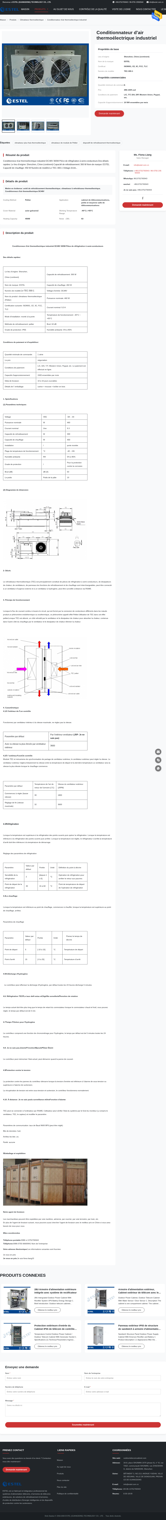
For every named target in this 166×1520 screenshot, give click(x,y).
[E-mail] (158, 752)
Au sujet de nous (63, 9)
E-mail (87, 1387)
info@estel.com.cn (156, 2)
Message (9, 1401)
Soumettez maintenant (83, 1425)
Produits (40, 9)
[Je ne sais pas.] (158, 760)
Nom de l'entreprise (92, 1373)
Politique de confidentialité (67, 1494)
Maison (25, 9)
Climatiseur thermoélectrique (32, 20)
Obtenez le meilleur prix (47, 1310)
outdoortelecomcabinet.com (134, 1458)
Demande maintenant (142, 205)
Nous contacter (146, 9)
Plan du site (62, 1487)
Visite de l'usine (121, 9)
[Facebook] (142, 198)
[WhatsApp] (158, 768)
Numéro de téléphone (14, 1387)
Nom (7, 1373)
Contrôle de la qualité (93, 9)
